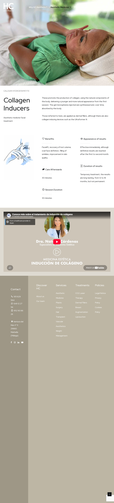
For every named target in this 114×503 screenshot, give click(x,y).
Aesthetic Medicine (60, 7)
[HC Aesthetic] (8, 7)
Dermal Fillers (81, 302)
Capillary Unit (100, 7)
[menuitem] (38, 7)
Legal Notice (100, 293)
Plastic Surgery (81, 7)
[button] (11, 342)
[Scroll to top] (110, 494)
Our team (40, 301)
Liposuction (80, 317)
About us (40, 296)
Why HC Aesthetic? (38, 7)
